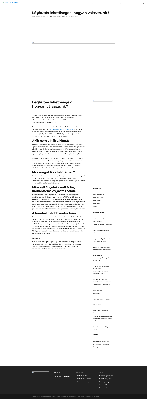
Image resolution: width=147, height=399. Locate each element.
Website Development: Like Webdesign (74, 396)
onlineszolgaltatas (40, 16)
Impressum (57, 372)
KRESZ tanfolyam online (84, 379)
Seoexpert (96, 247)
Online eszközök (127, 3)
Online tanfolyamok (105, 3)
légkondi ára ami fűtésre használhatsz (60, 129)
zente (95, 255)
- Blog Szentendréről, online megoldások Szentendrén (102, 258)
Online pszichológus (83, 382)
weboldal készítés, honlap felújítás (102, 249)
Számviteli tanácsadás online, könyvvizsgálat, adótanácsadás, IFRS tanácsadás (102, 282)
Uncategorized (74, 16)
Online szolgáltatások (92, 3)
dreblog (99, 255)
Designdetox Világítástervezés (101, 239)
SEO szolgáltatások (105, 247)
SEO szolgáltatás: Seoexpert (92, 396)
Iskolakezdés (96, 293)
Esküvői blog (105, 341)
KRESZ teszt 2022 (82, 376)
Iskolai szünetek (97, 290)
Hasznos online (137, 3)
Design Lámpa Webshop (99, 241)
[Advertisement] (73, 30)
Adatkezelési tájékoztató (62, 376)
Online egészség (116, 3)
